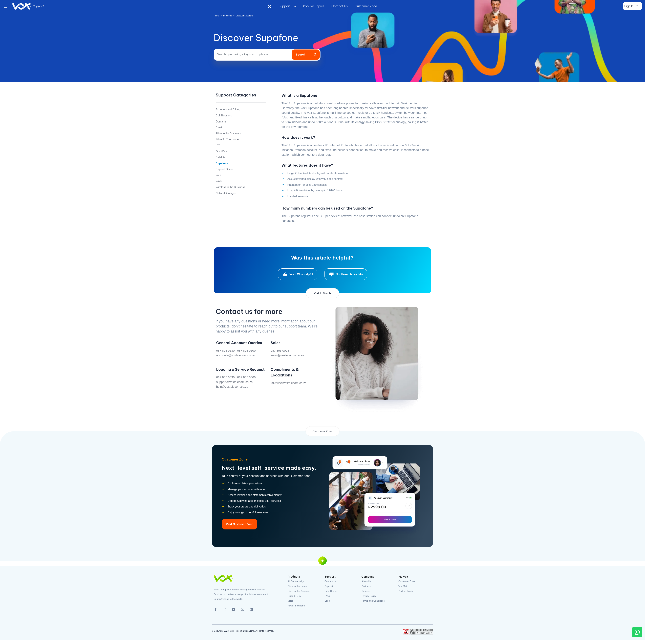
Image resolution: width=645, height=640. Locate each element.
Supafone (227, 16)
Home (216, 16)
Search (301, 54)
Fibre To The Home (227, 139)
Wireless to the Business (230, 187)
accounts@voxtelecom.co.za (235, 355)
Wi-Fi (219, 181)
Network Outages (226, 193)
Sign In (628, 6)
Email (219, 127)
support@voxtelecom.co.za (234, 382)
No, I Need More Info (349, 274)
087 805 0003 (280, 350)
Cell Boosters (224, 115)
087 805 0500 (246, 350)
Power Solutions (296, 605)
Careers (365, 591)
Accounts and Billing (228, 109)
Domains (221, 121)
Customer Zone (366, 6)
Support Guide (224, 169)
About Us (366, 581)
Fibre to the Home (297, 586)
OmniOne (221, 151)
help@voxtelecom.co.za (232, 386)
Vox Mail (402, 586)
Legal (327, 600)
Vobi (218, 175)
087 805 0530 (225, 350)
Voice (290, 600)
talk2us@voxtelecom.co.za (289, 383)
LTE (218, 145)
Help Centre (331, 591)
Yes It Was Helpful (301, 274)
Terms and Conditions (373, 600)
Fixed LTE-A (294, 596)
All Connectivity (296, 581)
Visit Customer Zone (239, 524)
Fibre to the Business (228, 133)
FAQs (327, 596)
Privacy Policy (368, 596)
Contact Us (339, 6)
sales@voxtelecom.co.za (287, 355)
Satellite (220, 157)
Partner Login (405, 591)
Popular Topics (313, 6)
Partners (366, 586)
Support (284, 6)
